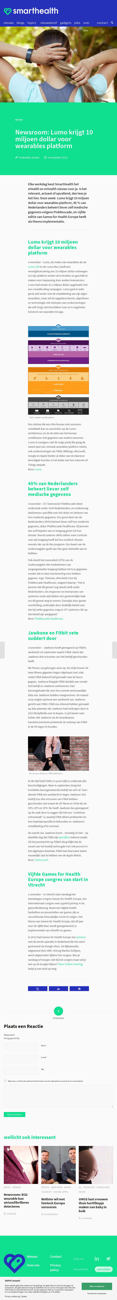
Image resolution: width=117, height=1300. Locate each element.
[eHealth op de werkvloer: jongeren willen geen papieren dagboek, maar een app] (2, 650)
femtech (45, 1187)
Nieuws (32, 1256)
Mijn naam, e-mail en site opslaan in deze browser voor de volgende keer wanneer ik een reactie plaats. (45, 1081)
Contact (55, 1256)
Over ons (33, 1265)
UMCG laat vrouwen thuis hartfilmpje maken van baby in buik (93, 1205)
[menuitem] (9, 23)
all (80, 1187)
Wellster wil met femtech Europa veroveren (53, 1203)
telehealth (46, 1192)
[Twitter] (108, 1259)
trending (16, 1187)
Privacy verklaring (12, 1296)
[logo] (31, 11)
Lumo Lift (34, 266)
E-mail (44, 1057)
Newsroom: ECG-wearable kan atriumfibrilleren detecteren (16, 1200)
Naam (43, 1045)
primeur (81, 937)
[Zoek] (111, 23)
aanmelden (103, 1269)
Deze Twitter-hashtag (70, 964)
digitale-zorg (103, 1187)
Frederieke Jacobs (28, 157)
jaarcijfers (64, 837)
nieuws (7, 1187)
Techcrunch (41, 860)
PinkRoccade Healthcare (49, 618)
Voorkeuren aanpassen (96, 1293)
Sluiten (24, 1296)
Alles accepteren (97, 1286)
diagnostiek (89, 1187)
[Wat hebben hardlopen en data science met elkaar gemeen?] (114, 650)
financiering (56, 1187)
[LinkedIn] (97, 1259)
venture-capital (60, 1192)
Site (42, 1069)
